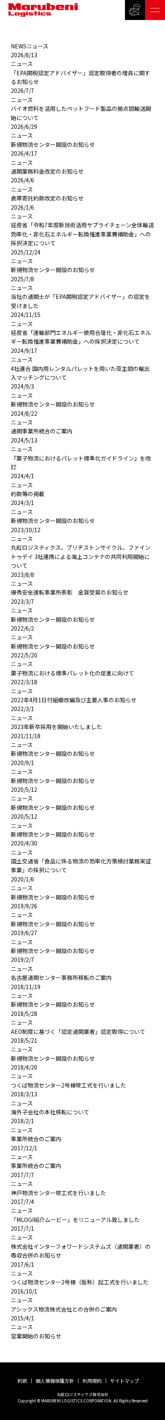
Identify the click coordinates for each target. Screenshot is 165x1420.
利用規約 (92, 1380)
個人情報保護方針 (55, 1380)
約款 (22, 1380)
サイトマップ (124, 1380)
